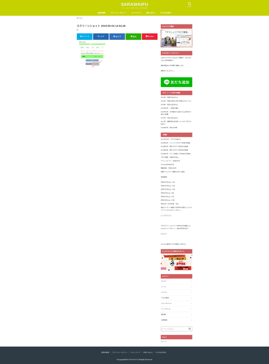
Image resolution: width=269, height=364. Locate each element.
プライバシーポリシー (118, 13)
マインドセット (166, 303)
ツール (163, 287)
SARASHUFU (134, 4)
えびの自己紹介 (165, 13)
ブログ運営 (165, 298)
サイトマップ (136, 13)
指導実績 (164, 320)
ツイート (164, 341)
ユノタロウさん (166, 215)
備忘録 (163, 314)
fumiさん (164, 233)
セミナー (164, 281)
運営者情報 (101, 13)
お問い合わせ (150, 13)
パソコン (164, 292)
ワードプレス (165, 309)
